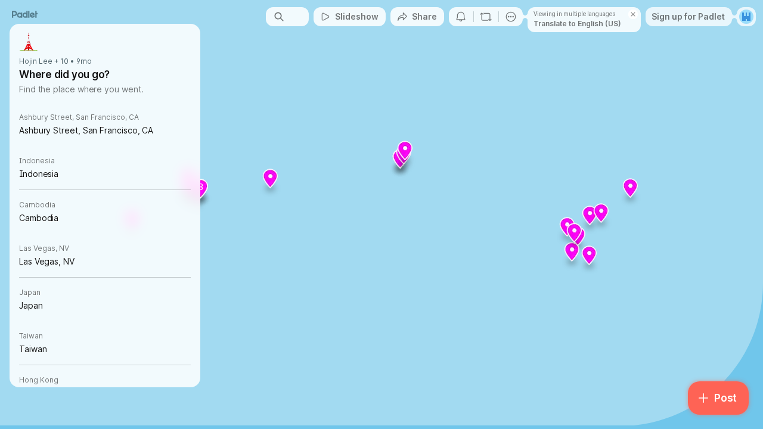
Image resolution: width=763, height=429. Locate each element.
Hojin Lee (35, 61)
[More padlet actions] (511, 16)
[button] (589, 259)
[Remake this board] (486, 16)
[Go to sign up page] (746, 16)
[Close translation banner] (633, 14)
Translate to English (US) (577, 23)
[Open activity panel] (461, 16)
